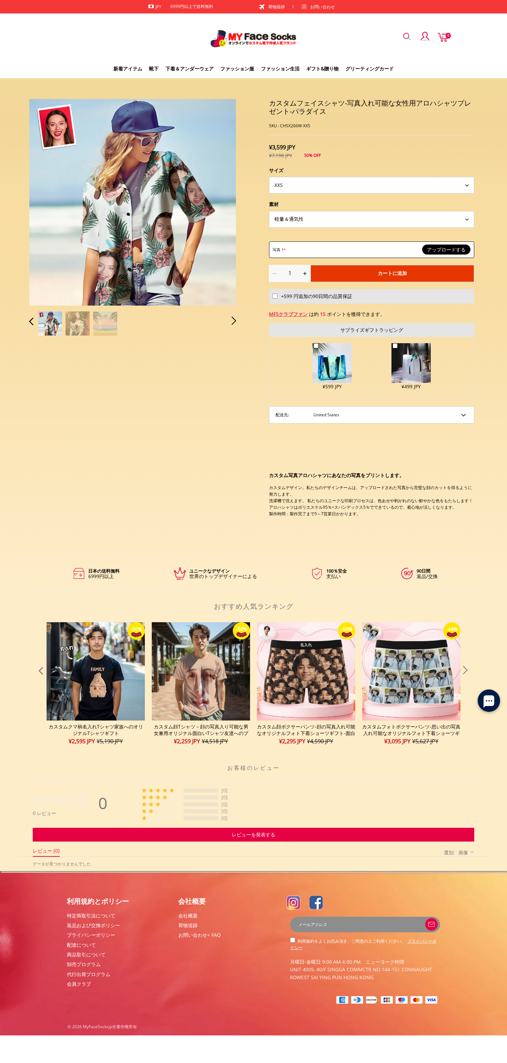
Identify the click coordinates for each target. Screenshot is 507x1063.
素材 (274, 204)
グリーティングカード (370, 68)
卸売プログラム (84, 964)
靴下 (154, 68)
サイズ (276, 170)
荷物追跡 (276, 7)
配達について (81, 945)
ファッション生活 (280, 68)
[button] (45, 201)
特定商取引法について (91, 915)
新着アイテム (127, 68)
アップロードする (446, 250)
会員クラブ (79, 984)
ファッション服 (237, 68)
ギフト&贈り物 (322, 68)
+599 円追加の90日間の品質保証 (316, 296)
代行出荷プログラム (88, 974)
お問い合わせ (322, 7)
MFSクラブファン (288, 314)
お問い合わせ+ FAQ (199, 935)
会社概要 (188, 915)
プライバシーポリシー (91, 935)
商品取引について (86, 954)
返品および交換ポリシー (93, 925)
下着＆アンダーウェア (190, 68)
